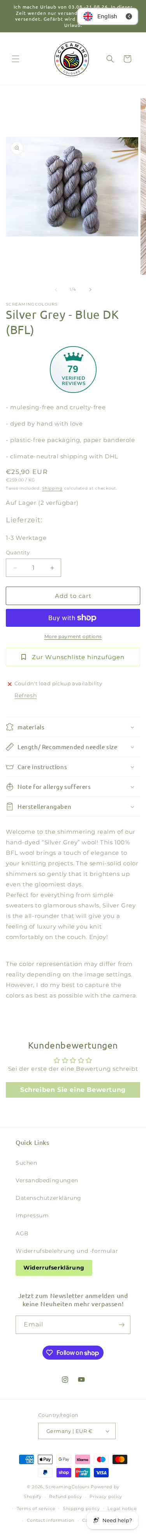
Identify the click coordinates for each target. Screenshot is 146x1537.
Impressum (32, 1215)
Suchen (26, 1162)
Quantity (18, 552)
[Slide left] (56, 289)
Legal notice (122, 1508)
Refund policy (65, 1496)
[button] (15, 58)
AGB (22, 1233)
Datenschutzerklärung (48, 1197)
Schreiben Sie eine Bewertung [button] (73, 1089)
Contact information (50, 1520)
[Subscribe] (121, 1325)
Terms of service (36, 1508)
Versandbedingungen (47, 1180)
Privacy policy (106, 1496)
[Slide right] (90, 289)
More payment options (73, 636)
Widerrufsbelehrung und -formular (67, 1250)
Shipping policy (81, 1508)
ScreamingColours (67, 1486)
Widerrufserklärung (53, 1267)
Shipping (52, 488)
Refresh (25, 695)
